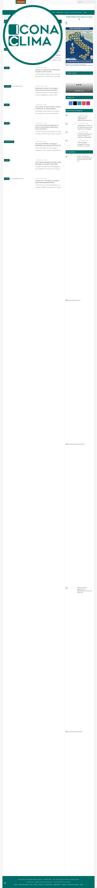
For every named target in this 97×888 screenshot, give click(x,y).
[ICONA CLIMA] (33, 35)
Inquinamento (48, 884)
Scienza (41, 884)
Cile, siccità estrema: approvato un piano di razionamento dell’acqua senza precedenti (47, 127)
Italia (31, 884)
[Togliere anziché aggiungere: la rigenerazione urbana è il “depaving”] (71, 117)
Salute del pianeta (24, 884)
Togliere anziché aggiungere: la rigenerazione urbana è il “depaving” (85, 118)
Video (84, 12)
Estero (35, 884)
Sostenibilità (56, 884)
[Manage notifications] (4, 883)
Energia (67, 12)
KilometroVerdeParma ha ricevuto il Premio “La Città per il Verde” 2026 (85, 135)
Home (15, 884)
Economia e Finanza (76, 12)
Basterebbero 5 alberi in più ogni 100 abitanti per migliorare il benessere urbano (84, 127)
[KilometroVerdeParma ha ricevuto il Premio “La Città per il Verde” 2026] (71, 134)
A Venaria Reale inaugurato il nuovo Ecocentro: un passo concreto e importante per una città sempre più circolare (84, 144)
